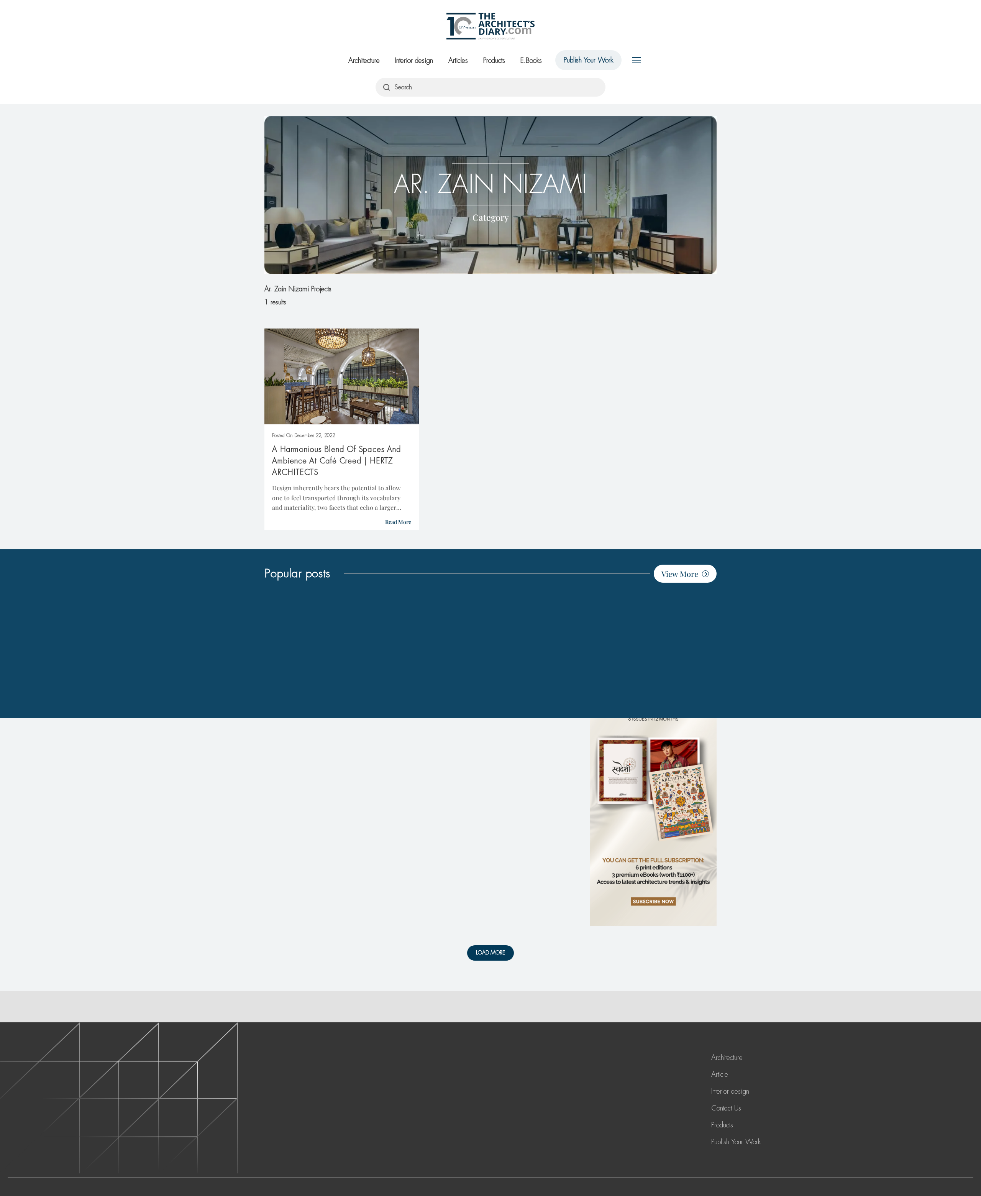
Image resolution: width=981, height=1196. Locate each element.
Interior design (414, 60)
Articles (458, 60)
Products (494, 60)
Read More (398, 522)
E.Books (531, 60)
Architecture (364, 60)
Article (719, 1074)
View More (679, 573)
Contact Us (726, 1108)
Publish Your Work (588, 60)
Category (490, 217)
